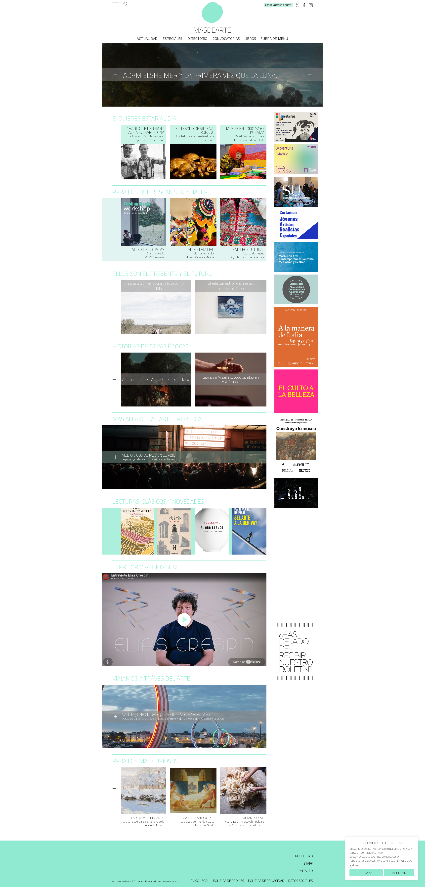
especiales (172, 38)
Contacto (305, 872)
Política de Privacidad (266, 882)
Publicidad (304, 857)
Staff (308, 864)
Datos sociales (300, 882)
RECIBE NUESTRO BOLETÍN (278, 5)
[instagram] (311, 5)
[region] (381, 858)
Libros (250, 38)
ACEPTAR (399, 873)
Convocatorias (226, 38)
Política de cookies (228, 882)
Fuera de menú (274, 38)
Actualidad (147, 38)
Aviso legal (200, 882)
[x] (297, 5)
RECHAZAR (366, 873)
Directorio (197, 38)
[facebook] (304, 5)
